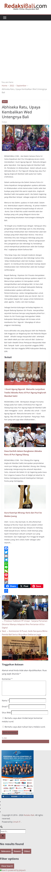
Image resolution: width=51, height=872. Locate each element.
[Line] (25, 567)
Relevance (5, 851)
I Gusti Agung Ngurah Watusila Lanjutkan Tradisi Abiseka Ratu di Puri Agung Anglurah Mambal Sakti (25, 392)
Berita (5, 101)
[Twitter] (25, 552)
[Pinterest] (25, 575)
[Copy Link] (25, 582)
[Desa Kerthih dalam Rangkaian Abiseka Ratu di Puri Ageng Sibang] (25, 425)
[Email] (25, 556)
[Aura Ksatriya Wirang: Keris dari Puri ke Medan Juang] (25, 486)
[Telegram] (25, 560)
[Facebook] (25, 548)
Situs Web (6, 712)
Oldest (27, 851)
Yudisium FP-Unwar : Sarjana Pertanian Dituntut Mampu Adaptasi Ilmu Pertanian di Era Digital (24, 624)
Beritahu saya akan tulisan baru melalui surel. (25, 727)
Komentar (7, 679)
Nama (5, 700)
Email (5, 706)
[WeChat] (25, 571)
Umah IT (16, 822)
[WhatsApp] (25, 563)
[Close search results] (2, 836)
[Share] (25, 591)
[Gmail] (25, 578)
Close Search (7, 866)
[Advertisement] (25, 54)
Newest (17, 851)
